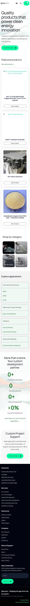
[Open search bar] (21, 3)
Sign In (3, 552)
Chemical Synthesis (9, 332)
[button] (16, 3)
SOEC (5, 296)
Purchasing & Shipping (8, 555)
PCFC (4, 300)
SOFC (4, 291)
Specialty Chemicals (7, 477)
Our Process (5, 492)
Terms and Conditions (22, 602)
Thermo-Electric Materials (11, 345)
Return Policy (5, 560)
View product (15, 106)
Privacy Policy (24, 600)
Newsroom (4, 535)
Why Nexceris (5, 532)
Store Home (4, 549)
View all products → (8, 64)
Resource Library (6, 515)
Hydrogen (4, 474)
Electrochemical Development (10, 500)
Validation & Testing (7, 506)
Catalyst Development (7, 497)
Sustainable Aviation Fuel (8, 472)
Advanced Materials (9, 339)
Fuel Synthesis (8, 327)
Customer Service (6, 558)
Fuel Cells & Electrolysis (11, 285)
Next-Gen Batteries (9, 314)
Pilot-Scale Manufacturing (9, 503)
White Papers (5, 523)
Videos (3, 520)
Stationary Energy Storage (12, 307)
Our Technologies (6, 495)
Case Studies (5, 517)
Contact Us (4, 540)
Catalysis (6, 321)
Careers (3, 538)
